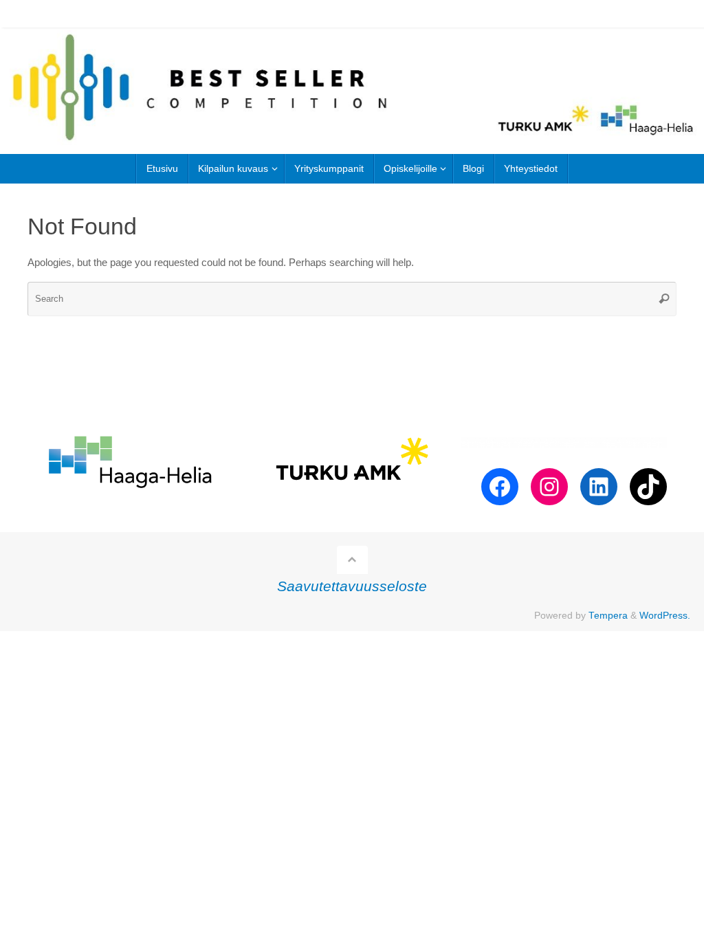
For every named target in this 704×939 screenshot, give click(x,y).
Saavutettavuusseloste (352, 586)
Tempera (608, 615)
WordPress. (664, 615)
